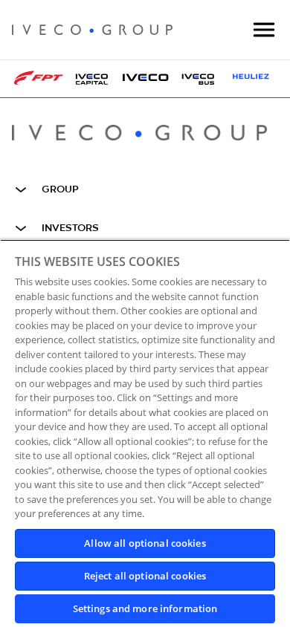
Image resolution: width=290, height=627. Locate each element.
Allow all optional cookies (144, 543)
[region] (145, 433)
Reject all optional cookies (145, 575)
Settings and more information (145, 608)
